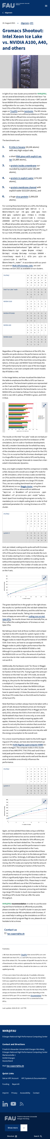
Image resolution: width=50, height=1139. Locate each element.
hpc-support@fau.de (16, 933)
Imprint (5, 1093)
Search (36, 1136)
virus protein (22, 196)
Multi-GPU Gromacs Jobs (22, 265)
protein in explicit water (22, 178)
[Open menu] (46, 6)
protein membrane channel (23, 187)
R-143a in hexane (17, 147)
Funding (5, 1084)
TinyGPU (13, 111)
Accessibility (25, 1093)
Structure (10, 1136)
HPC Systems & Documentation (34, 1078)
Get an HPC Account (10, 1078)
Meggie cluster (27, 486)
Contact (36, 1093)
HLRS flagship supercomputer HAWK (28, 744)
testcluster (28, 111)
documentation (36, 995)
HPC (31, 23)
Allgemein (25, 23)
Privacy (14, 1093)
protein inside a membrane (23, 165)
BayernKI (15, 1084)
